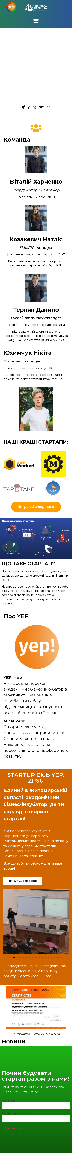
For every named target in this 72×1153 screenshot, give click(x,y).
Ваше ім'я (8, 1100)
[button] (36, 21)
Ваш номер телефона (16, 1113)
